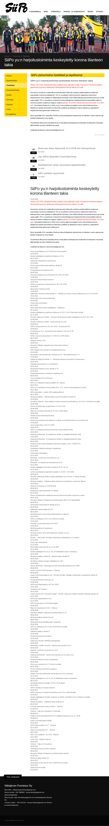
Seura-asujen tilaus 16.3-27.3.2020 (42, 425)
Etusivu (99, 11)
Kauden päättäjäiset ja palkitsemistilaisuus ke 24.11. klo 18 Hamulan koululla (56, 312)
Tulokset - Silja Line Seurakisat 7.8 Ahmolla (45, 711)
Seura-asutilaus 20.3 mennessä (41, 378)
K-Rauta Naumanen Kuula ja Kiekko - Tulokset (46, 706)
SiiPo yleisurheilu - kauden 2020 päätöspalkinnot (47, 392)
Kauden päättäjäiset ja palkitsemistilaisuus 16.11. (47, 256)
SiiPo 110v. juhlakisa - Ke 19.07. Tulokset (44, 734)
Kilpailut (9, 104)
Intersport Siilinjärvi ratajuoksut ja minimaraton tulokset (49, 345)
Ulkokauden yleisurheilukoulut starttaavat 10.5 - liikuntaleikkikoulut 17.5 (54, 354)
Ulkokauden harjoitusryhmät (40, 289)
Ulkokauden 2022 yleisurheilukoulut (42, 298)
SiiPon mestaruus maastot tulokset (42, 688)
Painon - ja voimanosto (74, 11)
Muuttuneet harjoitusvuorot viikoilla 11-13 (44, 369)
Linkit (8, 109)
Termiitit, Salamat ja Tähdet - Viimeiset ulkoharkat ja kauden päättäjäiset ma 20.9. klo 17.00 (61, 317)
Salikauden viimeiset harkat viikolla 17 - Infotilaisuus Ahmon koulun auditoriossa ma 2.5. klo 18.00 (64, 293)
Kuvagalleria (11, 114)
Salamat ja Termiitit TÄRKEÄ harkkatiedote (45, 641)
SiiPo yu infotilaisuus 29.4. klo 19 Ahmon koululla (47, 519)
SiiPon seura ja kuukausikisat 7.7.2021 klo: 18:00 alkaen (49, 336)
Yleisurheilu (35, 11)
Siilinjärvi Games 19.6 (37, 340)
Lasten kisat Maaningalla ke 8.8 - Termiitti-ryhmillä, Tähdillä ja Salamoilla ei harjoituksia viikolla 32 (63, 575)
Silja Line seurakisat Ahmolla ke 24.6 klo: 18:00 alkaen (49, 411)
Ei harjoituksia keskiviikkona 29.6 (41, 270)
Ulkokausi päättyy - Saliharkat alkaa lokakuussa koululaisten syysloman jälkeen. (58, 481)
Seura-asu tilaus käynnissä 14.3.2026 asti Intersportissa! (67, 148)
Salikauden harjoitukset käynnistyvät (43, 261)
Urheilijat (9, 100)
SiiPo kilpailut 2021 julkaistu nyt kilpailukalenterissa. (48, 350)
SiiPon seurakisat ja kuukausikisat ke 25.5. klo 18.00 (48, 284)
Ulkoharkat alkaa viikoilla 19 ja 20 (41, 617)
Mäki (46, 11)
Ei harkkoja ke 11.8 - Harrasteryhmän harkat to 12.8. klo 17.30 (51, 331)
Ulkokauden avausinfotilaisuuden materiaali (45, 622)
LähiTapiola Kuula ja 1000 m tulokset (42, 749)
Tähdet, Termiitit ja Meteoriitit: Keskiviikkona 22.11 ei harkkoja (51, 673)
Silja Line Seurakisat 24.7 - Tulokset (42, 730)
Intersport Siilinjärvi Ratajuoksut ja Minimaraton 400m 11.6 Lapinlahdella (55, 500)
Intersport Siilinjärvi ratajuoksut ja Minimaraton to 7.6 (48, 613)
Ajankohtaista (11, 80)
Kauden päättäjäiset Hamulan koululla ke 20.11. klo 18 (49, 467)
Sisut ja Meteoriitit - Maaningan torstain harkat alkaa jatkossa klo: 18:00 (55, 566)
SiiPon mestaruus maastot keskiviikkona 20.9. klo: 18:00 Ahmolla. (53, 692)
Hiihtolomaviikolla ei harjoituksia (41, 528)
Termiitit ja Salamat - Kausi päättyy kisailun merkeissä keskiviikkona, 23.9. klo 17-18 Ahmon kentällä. (65, 401)
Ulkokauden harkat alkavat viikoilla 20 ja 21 (45, 505)
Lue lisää (41, 152)
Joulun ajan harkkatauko (38, 303)
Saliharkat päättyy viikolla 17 (40, 631)
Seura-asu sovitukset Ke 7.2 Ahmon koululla (45, 664)
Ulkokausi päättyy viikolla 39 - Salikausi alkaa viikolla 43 (49, 556)
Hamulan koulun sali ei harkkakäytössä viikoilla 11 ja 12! (49, 533)
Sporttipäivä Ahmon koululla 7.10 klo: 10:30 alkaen (47, 683)
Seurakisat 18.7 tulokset (38, 589)
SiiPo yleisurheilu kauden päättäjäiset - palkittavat (47, 308)
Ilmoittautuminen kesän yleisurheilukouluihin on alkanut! (49, 514)
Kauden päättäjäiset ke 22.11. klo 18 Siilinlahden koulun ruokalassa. (53, 678)
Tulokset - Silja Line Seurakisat (41, 744)
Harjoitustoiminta (12, 90)
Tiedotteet (10, 85)
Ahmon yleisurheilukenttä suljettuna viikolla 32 (46, 265)
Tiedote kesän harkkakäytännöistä (42, 415)
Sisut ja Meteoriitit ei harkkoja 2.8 (41, 580)
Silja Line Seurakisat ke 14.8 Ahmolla (43, 486)
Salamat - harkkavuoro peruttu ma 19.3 (43, 650)
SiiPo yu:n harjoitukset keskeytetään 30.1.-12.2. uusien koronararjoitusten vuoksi (58, 387)
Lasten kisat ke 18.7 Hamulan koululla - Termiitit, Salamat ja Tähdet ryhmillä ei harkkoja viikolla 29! (64, 594)
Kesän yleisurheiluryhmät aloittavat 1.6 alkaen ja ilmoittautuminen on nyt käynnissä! (59, 420)
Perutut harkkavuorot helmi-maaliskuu (43, 669)
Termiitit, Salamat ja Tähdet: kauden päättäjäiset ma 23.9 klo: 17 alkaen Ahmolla (57, 476)
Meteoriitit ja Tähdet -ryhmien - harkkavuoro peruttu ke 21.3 (50, 645)
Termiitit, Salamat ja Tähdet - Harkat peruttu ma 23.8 (48, 322)
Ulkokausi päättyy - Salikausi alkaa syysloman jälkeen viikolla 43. (53, 397)
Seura (90, 11)
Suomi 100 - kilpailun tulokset (40, 739)
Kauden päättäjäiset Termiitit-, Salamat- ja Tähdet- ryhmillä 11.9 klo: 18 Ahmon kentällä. (60, 697)
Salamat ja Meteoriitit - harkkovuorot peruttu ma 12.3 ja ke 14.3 (52, 655)
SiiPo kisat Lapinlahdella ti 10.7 (41, 598)
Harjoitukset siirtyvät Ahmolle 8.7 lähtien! (44, 491)
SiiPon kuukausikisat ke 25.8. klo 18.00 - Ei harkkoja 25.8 (50, 326)
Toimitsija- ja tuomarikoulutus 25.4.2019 (44, 523)
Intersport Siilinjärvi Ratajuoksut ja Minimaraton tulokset (49, 753)
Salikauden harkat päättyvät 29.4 (41, 509)
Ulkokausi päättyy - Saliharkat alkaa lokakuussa (47, 702)
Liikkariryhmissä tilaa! (37, 767)
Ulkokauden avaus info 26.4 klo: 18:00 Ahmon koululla (49, 763)
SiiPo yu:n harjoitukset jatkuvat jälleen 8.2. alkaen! (47, 383)
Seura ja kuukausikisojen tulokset (42, 279)
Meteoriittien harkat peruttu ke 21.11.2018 (44, 547)
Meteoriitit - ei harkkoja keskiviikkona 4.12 (44, 458)
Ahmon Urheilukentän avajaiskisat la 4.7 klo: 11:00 (47, 406)
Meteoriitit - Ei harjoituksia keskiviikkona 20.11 (46, 462)
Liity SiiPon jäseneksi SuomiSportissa (57, 156)
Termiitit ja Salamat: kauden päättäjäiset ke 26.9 (46, 561)
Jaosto (8, 95)
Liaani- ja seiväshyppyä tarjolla (41, 720)
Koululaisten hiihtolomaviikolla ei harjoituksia (45, 448)
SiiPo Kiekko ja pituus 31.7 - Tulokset (43, 725)
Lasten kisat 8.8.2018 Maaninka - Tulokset (45, 570)
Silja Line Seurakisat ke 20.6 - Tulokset (43, 608)
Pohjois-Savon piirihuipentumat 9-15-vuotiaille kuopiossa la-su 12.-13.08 (55, 716)
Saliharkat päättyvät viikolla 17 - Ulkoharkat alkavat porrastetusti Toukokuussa (57, 359)
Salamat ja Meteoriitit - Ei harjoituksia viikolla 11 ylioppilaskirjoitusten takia (55, 439)
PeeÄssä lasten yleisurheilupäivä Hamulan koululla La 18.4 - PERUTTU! (55, 444)
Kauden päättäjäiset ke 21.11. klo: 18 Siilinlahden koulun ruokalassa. (53, 552)
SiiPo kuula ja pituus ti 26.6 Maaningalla (44, 603)
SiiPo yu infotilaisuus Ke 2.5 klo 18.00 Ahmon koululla (48, 627)
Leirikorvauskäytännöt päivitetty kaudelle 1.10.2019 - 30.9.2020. (52, 472)
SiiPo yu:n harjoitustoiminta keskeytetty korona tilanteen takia (51, 430)
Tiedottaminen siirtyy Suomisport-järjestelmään (62, 165)
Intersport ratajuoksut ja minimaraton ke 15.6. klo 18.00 (49, 275)
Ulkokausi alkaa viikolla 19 (39, 758)
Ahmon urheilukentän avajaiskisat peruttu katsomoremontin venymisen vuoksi (57, 495)
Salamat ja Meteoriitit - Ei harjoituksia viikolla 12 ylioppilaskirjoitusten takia (55, 434)
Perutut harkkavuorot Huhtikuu (41, 636)
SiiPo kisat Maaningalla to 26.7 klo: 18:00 (44, 584)
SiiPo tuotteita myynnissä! (51, 173)
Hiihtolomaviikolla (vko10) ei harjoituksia (44, 659)
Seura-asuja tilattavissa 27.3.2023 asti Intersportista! (48, 251)
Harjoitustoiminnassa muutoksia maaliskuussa (46, 373)
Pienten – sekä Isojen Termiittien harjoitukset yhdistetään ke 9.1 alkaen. (55, 537)
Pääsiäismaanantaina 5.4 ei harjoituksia (44, 364)
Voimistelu (56, 11)
